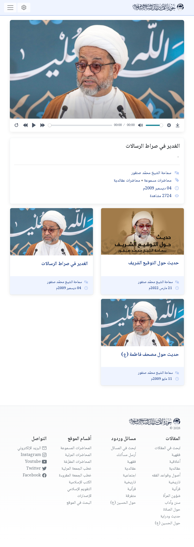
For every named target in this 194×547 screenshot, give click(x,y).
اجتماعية (129, 475)
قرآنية (176, 489)
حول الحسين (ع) (167, 523)
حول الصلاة (171, 509)
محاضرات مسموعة (157, 180)
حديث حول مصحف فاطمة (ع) (150, 355)
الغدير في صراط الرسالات (64, 264)
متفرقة (131, 496)
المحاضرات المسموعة (75, 448)
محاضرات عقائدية (127, 180)
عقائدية (174, 468)
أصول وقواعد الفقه (166, 475)
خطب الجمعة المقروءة (75, 475)
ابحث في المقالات (167, 448)
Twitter (34, 468)
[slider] (80, 125)
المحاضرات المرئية (78, 455)
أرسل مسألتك (126, 455)
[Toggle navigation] (10, 7)
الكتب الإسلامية (80, 482)
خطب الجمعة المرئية (76, 468)
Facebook (32, 475)
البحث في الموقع (78, 502)
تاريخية (174, 482)
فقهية (176, 455)
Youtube (33, 461)
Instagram (31, 455)
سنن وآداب (172, 502)
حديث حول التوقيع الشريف (153, 263)
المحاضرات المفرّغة (77, 461)
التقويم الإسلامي (79, 489)
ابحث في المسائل (123, 448)
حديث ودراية (170, 516)
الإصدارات (84, 496)
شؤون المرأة (171, 496)
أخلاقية (174, 461)
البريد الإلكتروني (29, 448)
